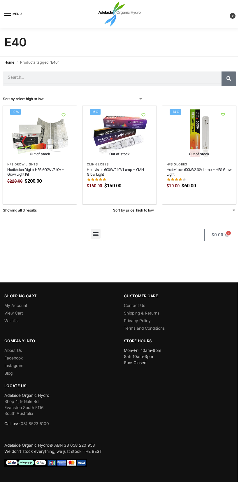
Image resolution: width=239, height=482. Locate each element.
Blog (8, 373)
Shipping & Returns (141, 313)
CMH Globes (97, 164)
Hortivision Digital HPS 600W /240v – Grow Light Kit (35, 172)
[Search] (229, 78)
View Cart (13, 313)
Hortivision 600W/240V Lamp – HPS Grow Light (199, 172)
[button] (228, 14)
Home (9, 62)
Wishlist (11, 320)
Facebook (13, 358)
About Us (13, 350)
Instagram (13, 365)
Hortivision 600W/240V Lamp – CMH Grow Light (115, 172)
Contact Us (134, 305)
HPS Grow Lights (22, 164)
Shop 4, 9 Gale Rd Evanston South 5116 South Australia (24, 407)
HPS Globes (177, 164)
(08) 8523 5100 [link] (34, 423)
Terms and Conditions (144, 328)
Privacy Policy (137, 320)
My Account (15, 305)
